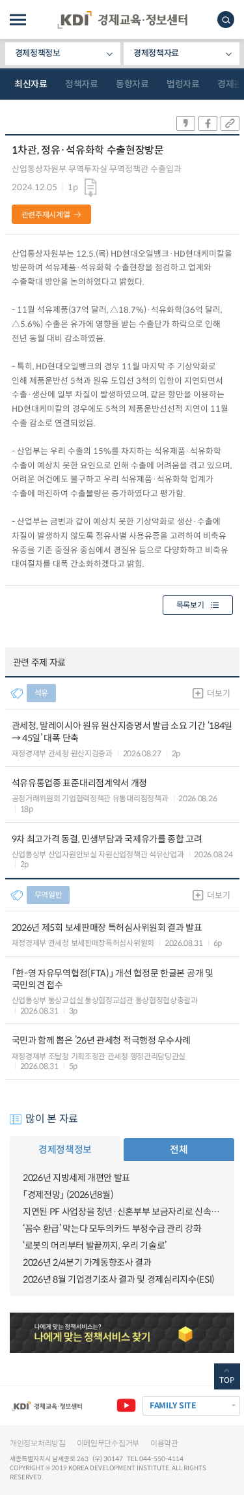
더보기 (218, 693)
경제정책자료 (156, 53)
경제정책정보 (38, 53)
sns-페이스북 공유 (207, 123)
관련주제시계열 (45, 215)
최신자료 (30, 84)
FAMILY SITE (173, 1406)
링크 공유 (230, 123)
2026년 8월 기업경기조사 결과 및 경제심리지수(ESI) (119, 1279)
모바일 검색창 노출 (225, 19)
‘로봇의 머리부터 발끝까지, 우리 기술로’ (95, 1245)
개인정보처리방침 (38, 1443)
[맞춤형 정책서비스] (122, 1333)
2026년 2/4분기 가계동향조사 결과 (87, 1262)
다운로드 (91, 188)
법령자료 (183, 84)
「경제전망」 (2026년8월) (68, 1195)
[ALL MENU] (18, 19)
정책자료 (81, 84)
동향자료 (132, 84)
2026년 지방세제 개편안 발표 (76, 1178)
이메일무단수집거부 (108, 1443)
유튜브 (126, 1406)
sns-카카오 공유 (185, 123)
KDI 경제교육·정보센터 (122, 20)
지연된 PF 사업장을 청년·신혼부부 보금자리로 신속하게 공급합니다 (122, 1211)
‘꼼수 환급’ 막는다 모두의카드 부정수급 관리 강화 (112, 1228)
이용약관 (164, 1443)
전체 (178, 1149)
